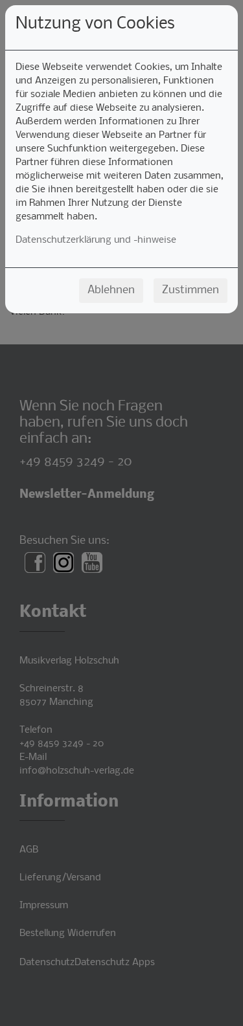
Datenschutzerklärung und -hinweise (96, 240)
